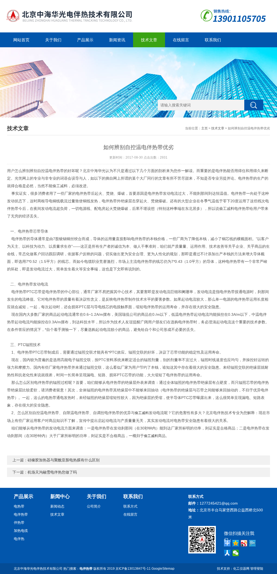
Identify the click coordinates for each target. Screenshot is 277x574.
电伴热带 (21, 514)
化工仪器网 (241, 568)
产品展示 (85, 40)
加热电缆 (21, 531)
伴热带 (19, 523)
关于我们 (53, 40)
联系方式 (130, 506)
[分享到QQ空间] (235, 543)
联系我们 (213, 40)
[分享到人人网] (227, 553)
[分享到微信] (235, 553)
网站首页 (21, 40)
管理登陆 (256, 568)
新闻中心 (60, 496)
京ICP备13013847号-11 (133, 568)
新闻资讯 (117, 40)
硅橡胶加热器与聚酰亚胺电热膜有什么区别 (64, 460)
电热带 (19, 506)
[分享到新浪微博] (244, 543)
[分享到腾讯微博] (252, 543)
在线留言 (181, 40)
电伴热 (19, 539)
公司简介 (94, 506)
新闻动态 (57, 506)
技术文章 (149, 40)
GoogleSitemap (162, 568)
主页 (204, 128)
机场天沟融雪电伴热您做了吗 (52, 472)
